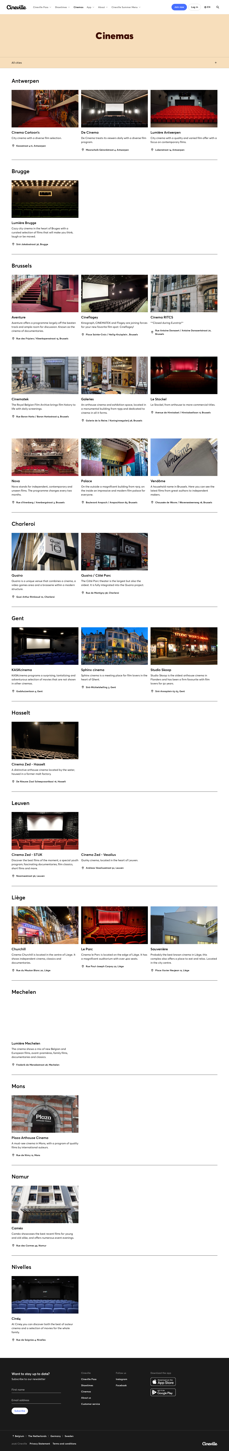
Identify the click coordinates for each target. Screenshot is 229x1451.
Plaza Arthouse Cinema (30, 1138)
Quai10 (17, 575)
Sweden (69, 1436)
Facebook (121, 1385)
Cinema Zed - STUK (27, 854)
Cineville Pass (40, 7)
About (101, 7)
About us (86, 1397)
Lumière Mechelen (26, 1043)
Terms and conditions (64, 1443)
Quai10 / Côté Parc (96, 575)
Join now (179, 7)
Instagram (121, 1379)
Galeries (87, 399)
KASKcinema (22, 670)
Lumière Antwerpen (166, 132)
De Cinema (90, 132)
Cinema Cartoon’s (26, 132)
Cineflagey (89, 317)
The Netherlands (37, 1436)
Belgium (19, 1436)
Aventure (18, 317)
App (89, 7)
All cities (17, 62)
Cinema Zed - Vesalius (98, 854)
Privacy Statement (40, 1443)
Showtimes (61, 7)
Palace (86, 481)
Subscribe (19, 1410)
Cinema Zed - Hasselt (28, 764)
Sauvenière (159, 949)
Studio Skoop (161, 670)
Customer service (90, 1403)
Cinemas (78, 7)
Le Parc (87, 949)
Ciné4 (16, 1318)
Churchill (19, 949)
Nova (16, 481)
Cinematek (20, 399)
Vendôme (158, 481)
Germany (55, 1436)
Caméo (17, 1228)
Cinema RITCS (162, 317)
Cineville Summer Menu (124, 7)
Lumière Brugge (24, 223)
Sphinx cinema (92, 670)
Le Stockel (158, 399)
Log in (194, 7)
